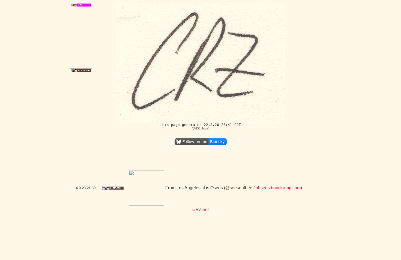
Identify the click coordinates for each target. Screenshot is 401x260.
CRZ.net (200, 209)
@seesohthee (238, 187)
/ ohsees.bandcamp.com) (277, 187)
